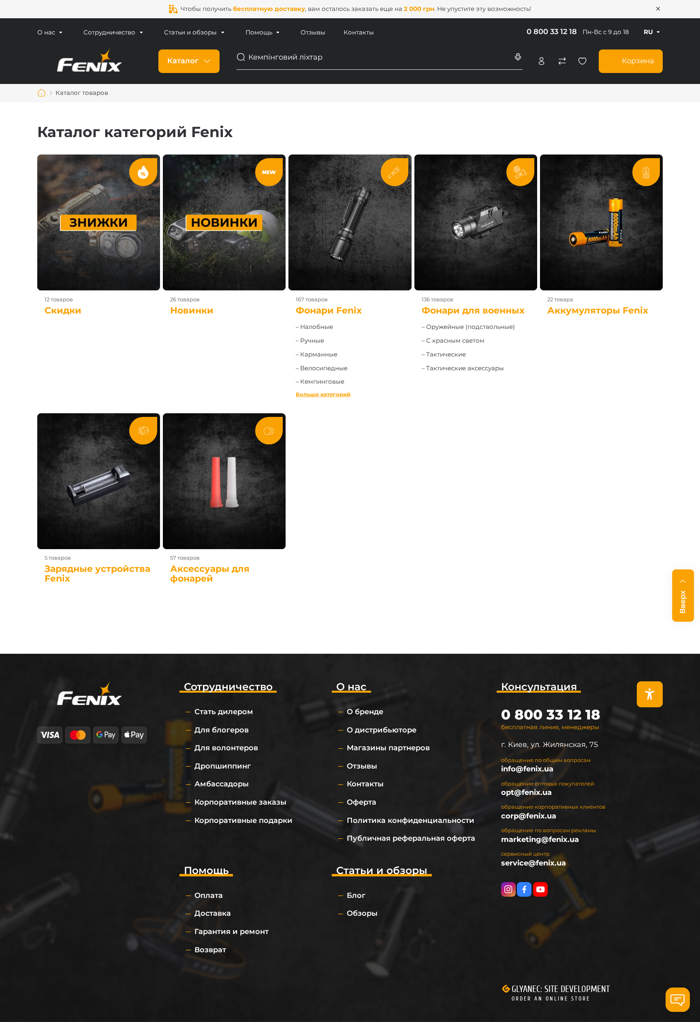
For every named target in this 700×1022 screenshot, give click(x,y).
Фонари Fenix (349, 235)
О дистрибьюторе (381, 730)
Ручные (312, 340)
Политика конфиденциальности (410, 820)
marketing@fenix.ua (540, 839)
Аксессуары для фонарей (224, 498)
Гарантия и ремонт (231, 931)
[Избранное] (582, 61)
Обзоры (362, 913)
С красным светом (455, 340)
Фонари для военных (475, 235)
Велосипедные (324, 368)
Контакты (359, 32)
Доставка (212, 913)
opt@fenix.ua (526, 792)
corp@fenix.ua (528, 816)
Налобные (316, 327)
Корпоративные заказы (240, 802)
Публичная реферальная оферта (411, 838)
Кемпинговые (322, 381)
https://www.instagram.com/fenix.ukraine (508, 889)
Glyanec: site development (561, 989)
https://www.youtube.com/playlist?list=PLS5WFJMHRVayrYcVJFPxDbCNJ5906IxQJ (540, 889)
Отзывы (313, 32)
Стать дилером (223, 711)
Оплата (208, 895)
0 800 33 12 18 (552, 31)
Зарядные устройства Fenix (98, 498)
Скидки (98, 235)
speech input (518, 57)
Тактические (446, 354)
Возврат (210, 949)
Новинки (224, 235)
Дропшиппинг (222, 766)
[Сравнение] (562, 61)
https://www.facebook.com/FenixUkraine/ (524, 889)
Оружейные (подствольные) (470, 327)
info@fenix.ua (527, 768)
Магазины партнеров (388, 747)
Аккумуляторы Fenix (601, 235)
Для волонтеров (226, 747)
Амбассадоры (221, 783)
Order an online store (551, 998)
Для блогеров (221, 730)
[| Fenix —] (89, 60)
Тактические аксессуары (465, 368)
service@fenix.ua (533, 863)
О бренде (365, 711)
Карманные (318, 354)
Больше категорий (323, 394)
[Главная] (41, 92)
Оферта (361, 802)
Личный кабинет (541, 61)
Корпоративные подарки (243, 820)
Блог (356, 895)
